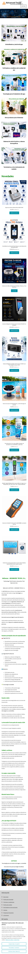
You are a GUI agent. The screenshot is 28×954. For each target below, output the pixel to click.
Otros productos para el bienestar (14, 117)
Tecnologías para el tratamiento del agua (14, 94)
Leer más (14, 290)
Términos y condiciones (8, 902)
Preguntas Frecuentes (8, 912)
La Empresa (6, 915)
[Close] (26, 922)
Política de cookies (7, 904)
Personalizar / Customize (14, 947)
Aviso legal (5, 897)
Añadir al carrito (14, 213)
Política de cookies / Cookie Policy (12, 939)
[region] (14, 937)
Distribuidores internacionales (10, 907)
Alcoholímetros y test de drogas (14, 44)
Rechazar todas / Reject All (14, 951)
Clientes (5, 910)
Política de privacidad (8, 899)
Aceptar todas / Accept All (14, 944)
